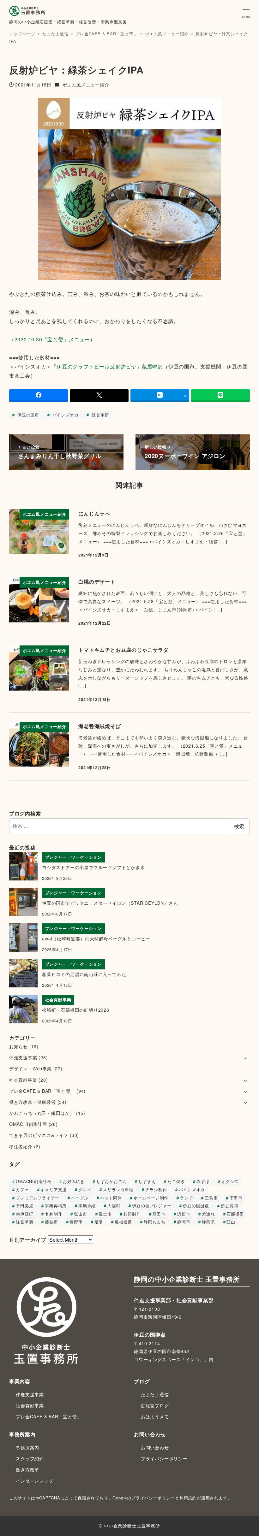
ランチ (186, 1198)
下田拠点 (24, 1206)
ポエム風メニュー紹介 (86, 84)
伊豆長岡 (229, 1206)
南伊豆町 (24, 1214)
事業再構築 (56, 1206)
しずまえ (147, 1181)
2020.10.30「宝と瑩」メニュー (52, 339)
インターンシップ (34, 1481)
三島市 (211, 1198)
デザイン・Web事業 (30, 1068)
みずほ (202, 1181)
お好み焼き (74, 1181)
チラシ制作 (156, 1189)
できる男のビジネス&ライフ (38, 1135)
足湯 (98, 1222)
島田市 (159, 1214)
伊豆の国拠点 (196, 1206)
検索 (239, 826)
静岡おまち (155, 1222)
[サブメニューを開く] (245, 1057)
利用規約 (188, 1498)
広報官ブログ (155, 1405)
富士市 (105, 1214)
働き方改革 (27, 1469)
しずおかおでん (111, 1181)
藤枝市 (51, 1222)
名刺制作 (53, 1214)
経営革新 (99, 415)
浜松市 (183, 1214)
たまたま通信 (155, 1394)
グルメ (84, 1189)
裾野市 (75, 1222)
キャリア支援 (53, 1189)
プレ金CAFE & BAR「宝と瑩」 (42, 1091)
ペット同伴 (111, 1198)
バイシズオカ (65, 415)
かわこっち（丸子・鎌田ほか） (42, 1113)
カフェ (22, 1189)
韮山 (230, 1222)
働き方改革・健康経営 (32, 1102)
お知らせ (18, 1046)
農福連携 (123, 1222)
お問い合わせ (155, 1447)
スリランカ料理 (118, 1189)
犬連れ (208, 1214)
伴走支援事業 (23, 1057)
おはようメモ (155, 1416)
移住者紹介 (21, 1146)
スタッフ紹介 (30, 1458)
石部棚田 (235, 1214)
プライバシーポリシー (164, 1458)
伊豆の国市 (27, 415)
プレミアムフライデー (37, 1198)
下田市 (236, 1198)
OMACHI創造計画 (28, 1124)
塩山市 (80, 1214)
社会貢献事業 (23, 1080)
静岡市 (183, 1222)
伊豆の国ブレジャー (151, 1206)
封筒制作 (132, 1214)
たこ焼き (176, 1181)
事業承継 (87, 1206)
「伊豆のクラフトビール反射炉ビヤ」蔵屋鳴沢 (107, 366)
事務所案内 (27, 1447)
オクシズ (230, 1181)
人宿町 (113, 1206)
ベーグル (79, 1198)
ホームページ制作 (151, 1198)
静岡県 (208, 1222)
